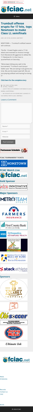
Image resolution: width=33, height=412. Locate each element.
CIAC (1, 394)
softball (5, 86)
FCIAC (4, 85)
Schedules (3, 379)
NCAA (2, 405)
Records (3, 389)
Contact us (4, 392)
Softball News (13, 85)
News (7, 85)
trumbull (11, 86)
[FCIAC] (16, 9)
